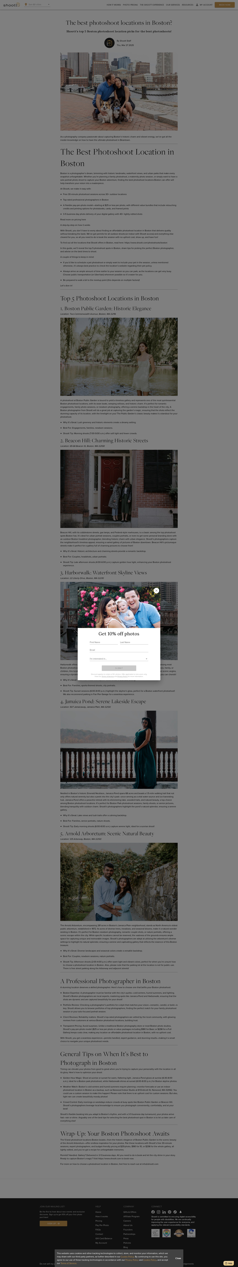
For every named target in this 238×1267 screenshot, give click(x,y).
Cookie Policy (127, 1256)
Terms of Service (108, 676)
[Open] (146, 659)
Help (230, 1263)
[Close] (156, 590)
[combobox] (117, 659)
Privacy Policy (132, 1259)
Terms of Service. (69, 1263)
